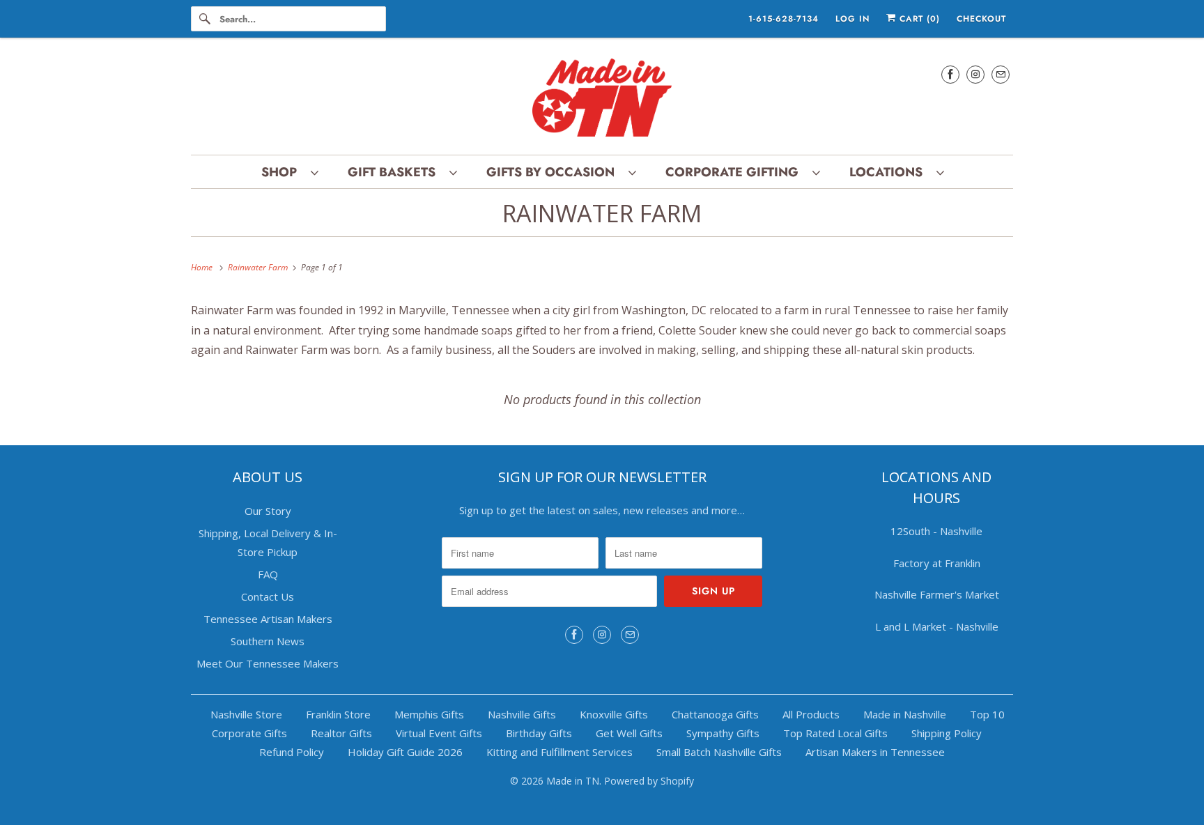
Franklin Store (338, 714)
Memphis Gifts (429, 714)
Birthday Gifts (539, 733)
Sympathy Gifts (722, 733)
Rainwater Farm (602, 213)
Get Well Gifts (629, 733)
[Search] (205, 18)
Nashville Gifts (522, 714)
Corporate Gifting (735, 172)
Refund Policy (291, 752)
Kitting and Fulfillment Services (559, 752)
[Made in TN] (602, 100)
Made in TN (572, 780)
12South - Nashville (936, 531)
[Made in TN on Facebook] (950, 74)
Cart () (918, 19)
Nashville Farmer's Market (936, 594)
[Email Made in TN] (1000, 74)
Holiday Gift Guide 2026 (405, 752)
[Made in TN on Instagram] (975, 74)
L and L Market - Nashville (936, 626)
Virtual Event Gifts (439, 733)
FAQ (268, 574)
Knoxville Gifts (614, 714)
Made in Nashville (904, 714)
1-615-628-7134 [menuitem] (783, 19)
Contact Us (267, 596)
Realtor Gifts (341, 733)
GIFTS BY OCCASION (554, 172)
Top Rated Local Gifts (835, 733)
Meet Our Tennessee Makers (267, 663)
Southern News (267, 641)
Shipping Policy (946, 733)
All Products (811, 714)
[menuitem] (289, 171)
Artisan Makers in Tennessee (875, 752)
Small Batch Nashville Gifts (719, 752)
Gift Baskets (395, 172)
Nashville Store (246, 714)
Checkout (981, 19)
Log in (852, 19)
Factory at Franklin (936, 563)
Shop (282, 172)
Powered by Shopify (649, 780)
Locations (889, 172)
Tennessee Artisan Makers (267, 619)
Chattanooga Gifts (715, 714)
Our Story (268, 511)
